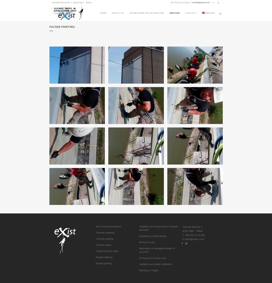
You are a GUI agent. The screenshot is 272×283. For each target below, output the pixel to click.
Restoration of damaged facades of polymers (157, 250)
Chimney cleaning (105, 232)
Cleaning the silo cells (107, 251)
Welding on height (148, 270)
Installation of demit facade (152, 236)
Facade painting (104, 263)
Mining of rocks (147, 242)
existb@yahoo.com (201, 2)
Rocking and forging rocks (152, 258)
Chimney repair (103, 245)
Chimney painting (105, 239)
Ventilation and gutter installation (155, 264)
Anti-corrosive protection (108, 226)
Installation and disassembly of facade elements (158, 228)
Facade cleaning (104, 257)
